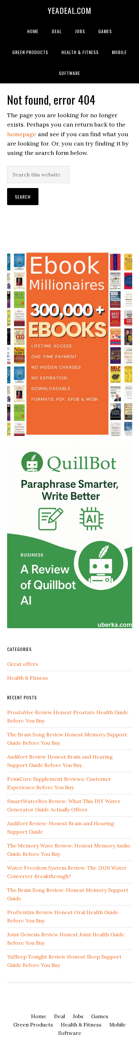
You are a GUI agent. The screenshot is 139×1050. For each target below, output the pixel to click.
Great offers (22, 664)
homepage (21, 134)
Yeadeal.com (69, 10)
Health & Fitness (27, 678)
